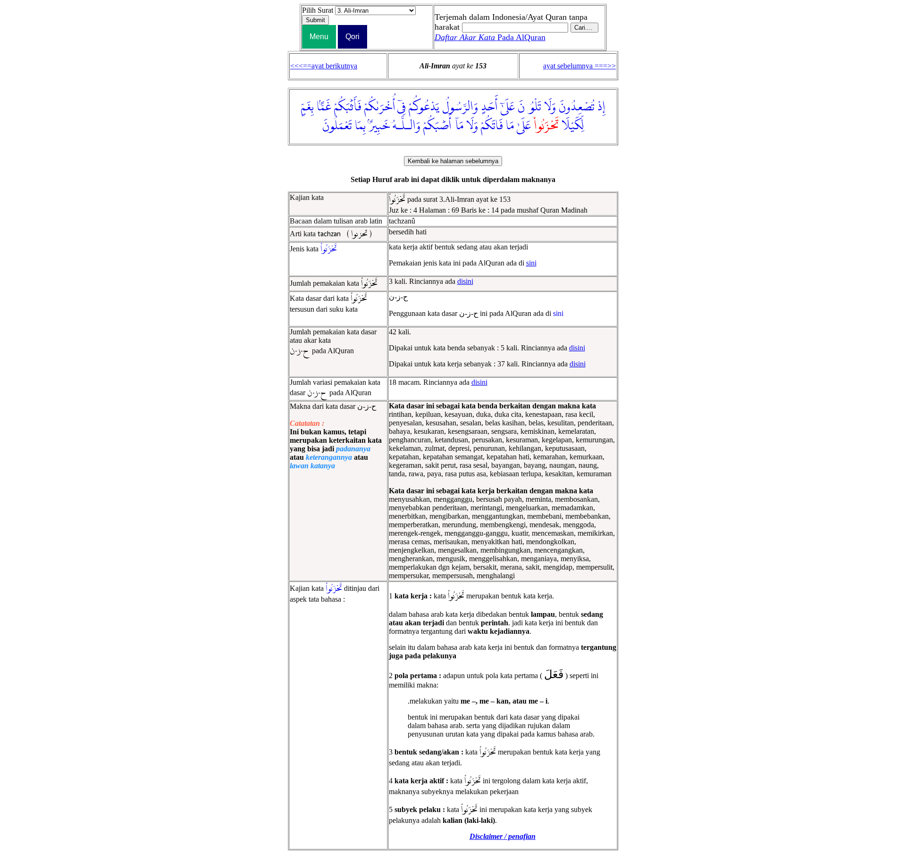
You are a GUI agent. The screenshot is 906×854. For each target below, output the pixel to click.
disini (465, 281)
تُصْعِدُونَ (577, 107)
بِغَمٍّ (307, 107)
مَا (510, 125)
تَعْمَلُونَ (337, 125)
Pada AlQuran (490, 37)
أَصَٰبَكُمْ (437, 125)
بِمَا (360, 125)
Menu (319, 37)
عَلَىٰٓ (508, 107)
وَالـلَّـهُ (406, 125)
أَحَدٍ (489, 107)
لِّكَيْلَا (573, 125)
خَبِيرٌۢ (379, 125)
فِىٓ (401, 107)
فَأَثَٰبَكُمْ (347, 107)
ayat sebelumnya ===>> (579, 66)
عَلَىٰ (524, 125)
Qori (352, 37)
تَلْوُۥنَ (529, 107)
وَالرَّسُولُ (460, 107)
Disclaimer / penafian (503, 836)
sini (531, 263)
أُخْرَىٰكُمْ (379, 107)
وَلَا (550, 107)
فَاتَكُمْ (492, 125)
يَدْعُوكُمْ (424, 107)
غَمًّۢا (324, 107)
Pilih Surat (317, 10)
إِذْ (601, 107)
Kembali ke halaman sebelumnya (453, 161)
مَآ (458, 125)
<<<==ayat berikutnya (323, 66)
